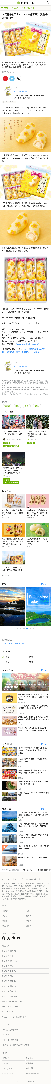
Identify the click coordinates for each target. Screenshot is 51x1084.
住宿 (31, 657)
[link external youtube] (19, 938)
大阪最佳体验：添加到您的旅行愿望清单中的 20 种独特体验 (33, 836)
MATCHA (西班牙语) (10, 996)
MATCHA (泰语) (8, 966)
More (44, 584)
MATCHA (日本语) (9, 951)
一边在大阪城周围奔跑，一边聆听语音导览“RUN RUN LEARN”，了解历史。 (33, 824)
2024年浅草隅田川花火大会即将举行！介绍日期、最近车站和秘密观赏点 (13, 470)
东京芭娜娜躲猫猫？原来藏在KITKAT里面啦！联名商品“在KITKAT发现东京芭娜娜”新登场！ (13, 542)
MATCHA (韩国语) (9, 971)
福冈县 (5, 921)
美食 (7, 657)
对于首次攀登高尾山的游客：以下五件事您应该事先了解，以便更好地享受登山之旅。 (33, 815)
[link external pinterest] (14, 938)
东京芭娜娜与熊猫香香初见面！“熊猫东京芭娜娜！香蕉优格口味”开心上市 (36, 512)
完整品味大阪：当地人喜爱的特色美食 (33, 857)
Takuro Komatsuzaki (13, 439)
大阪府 (28, 910)
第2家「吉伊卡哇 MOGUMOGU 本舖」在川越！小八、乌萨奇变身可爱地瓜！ (33, 729)
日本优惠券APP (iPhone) (12, 1001)
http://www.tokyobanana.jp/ (26, 344)
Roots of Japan (8, 1034)
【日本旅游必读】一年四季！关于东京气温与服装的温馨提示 (37, 433)
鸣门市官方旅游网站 (10, 1039)
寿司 (10, 643)
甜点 (26, 406)
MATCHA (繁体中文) (10, 961)
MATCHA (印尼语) (9, 981)
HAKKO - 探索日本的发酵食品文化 (15, 1045)
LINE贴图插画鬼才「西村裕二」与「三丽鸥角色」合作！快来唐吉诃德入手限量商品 (33, 696)
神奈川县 (5, 926)
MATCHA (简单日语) (10, 991)
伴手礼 (36, 406)
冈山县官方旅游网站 (10, 1029)
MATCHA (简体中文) (10, 976)
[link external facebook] (4, 938)
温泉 (4, 643)
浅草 (16, 643)
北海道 (28, 915)
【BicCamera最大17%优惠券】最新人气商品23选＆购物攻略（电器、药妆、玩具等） (33, 750)
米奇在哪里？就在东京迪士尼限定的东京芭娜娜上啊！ (12, 568)
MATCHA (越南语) (9, 986)
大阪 (22, 643)
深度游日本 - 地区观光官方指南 (14, 1016)
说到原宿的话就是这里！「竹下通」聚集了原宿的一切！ (12, 433)
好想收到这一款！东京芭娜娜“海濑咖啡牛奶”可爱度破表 (12, 512)
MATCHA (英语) (8, 956)
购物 (17, 406)
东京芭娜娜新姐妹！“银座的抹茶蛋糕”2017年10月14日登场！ (37, 541)
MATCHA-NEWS (20, 91)
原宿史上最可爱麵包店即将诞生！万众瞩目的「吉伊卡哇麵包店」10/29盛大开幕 (33, 719)
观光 (7, 662)
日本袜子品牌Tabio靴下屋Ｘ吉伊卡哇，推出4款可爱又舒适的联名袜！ (33, 706)
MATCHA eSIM (7, 1011)
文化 (31, 662)
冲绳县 (28, 921)
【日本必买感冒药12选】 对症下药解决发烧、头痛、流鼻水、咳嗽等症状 (33, 771)
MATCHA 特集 (29, 8)
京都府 (5, 915)
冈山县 (28, 926)
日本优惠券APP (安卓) (10, 1006)
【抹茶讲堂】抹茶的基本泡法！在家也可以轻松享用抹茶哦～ (33, 782)
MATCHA (34, 439)
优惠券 (15, 8)
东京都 (5, 8)
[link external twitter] (9, 938)
